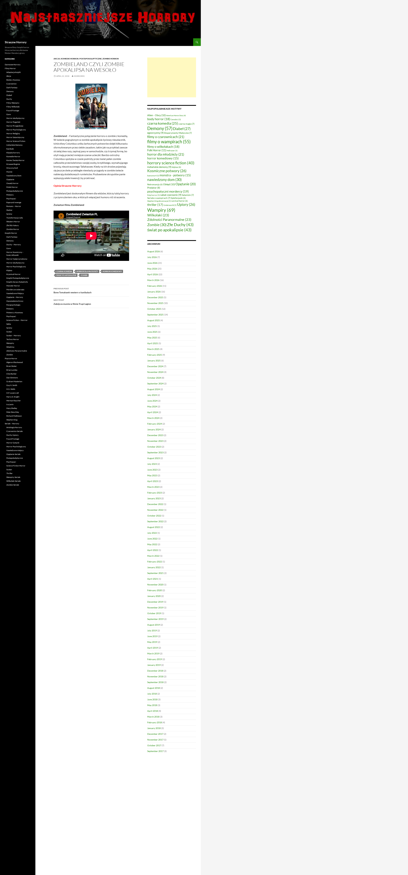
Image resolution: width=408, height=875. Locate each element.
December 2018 (155, 670)
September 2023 (155, 452)
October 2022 (154, 515)
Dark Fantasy (11, 87)
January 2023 (154, 498)
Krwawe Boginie (13, 164)
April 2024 (152, 412)
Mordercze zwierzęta (15, 289)
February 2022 (154, 561)
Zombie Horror (110, 58)
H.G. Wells (10, 389)
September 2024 (155, 383)
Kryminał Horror (13, 274)
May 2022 (152, 544)
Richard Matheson (14, 416)
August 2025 (153, 320)
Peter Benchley (12, 412)
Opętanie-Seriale (13, 454)
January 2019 (154, 665)
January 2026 (154, 291)
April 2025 (152, 343)
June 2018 (152, 699)
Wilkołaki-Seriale (13, 481)
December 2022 (155, 504)
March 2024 (153, 418)
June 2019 (152, 636)
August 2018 (153, 688)
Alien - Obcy (156, 115)
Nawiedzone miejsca (14, 450)
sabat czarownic (170, 194)
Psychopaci (11, 198)
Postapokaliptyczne (90, 58)
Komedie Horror (70, 58)
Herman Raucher (13, 400)
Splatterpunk (178, 198)
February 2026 (154, 285)
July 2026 (152, 257)
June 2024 (152, 400)
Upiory (186, 204)
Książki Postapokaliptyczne (17, 278)
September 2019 (155, 619)
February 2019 (154, 659)
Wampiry (161, 210)
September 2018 (155, 682)
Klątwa (9, 270)
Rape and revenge (13, 202)
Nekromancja (155, 184)
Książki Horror (11, 233)
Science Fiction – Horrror (17, 320)
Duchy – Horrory (13, 244)
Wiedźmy (10, 347)
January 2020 (154, 596)
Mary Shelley (11, 408)
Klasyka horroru (13, 152)
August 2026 (153, 251)
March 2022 (153, 555)
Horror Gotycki (12, 442)
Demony (159, 128)
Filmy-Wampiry (12, 103)
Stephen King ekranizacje (159, 201)
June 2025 (152, 331)
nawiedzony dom (164, 179)
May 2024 (152, 406)
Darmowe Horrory (12, 64)
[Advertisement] (171, 77)
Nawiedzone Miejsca (15, 293)
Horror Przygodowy (14, 126)
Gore (8, 114)
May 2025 (152, 337)
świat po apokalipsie (66, 275)
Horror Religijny (13, 133)
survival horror (179, 201)
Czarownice (11, 83)
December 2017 (155, 734)
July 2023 (152, 464)
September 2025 (155, 314)
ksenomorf (153, 175)
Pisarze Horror (11, 358)
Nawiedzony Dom (13, 175)
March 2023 (153, 487)
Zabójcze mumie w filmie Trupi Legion (72, 302)
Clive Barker (11, 374)
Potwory (10, 195)
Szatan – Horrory (13, 335)
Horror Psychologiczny (16, 129)
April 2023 (152, 481)
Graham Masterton (14, 381)
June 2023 (152, 469)
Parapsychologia (13, 305)
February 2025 (154, 354)
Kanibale (10, 149)
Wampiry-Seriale (13, 477)
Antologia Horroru (14, 427)
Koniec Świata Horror (15, 160)
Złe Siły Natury (12, 225)
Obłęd (169, 184)
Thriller (9, 473)
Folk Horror (156, 150)
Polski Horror (12, 187)
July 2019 (152, 630)
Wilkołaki (158, 215)
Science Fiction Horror (15, 465)
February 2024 (154, 423)
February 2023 (154, 492)
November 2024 (155, 372)
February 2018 (154, 722)
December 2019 (155, 601)
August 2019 (153, 624)
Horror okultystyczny (15, 118)
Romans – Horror (13, 206)
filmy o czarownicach (165, 137)
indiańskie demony (159, 166)
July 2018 (152, 693)
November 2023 (155, 441)
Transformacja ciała (14, 218)
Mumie (9, 172)
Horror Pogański (13, 122)
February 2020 (154, 590)
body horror (158, 119)
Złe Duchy (180, 224)
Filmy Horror (10, 68)
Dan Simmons (12, 377)
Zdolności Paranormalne (169, 219)
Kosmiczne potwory (166, 171)
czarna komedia (64, 271)
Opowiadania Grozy (14, 301)
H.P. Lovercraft (12, 393)
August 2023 (153, 458)
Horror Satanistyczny (15, 137)
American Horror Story (176, 115)
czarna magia (186, 123)
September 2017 (155, 751)
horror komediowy (112, 271)
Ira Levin (10, 404)
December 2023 (155, 435)
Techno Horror (12, 339)
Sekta (8, 324)
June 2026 (152, 263)
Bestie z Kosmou (13, 80)
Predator (153, 187)
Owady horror (12, 183)
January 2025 (154, 360)
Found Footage (12, 110)
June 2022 (152, 538)
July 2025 (152, 326)
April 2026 (152, 274)
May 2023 (152, 475)
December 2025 (155, 297)
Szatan (9, 331)
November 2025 (155, 303)
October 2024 (154, 377)
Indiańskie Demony (14, 145)
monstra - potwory (175, 175)
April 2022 (152, 550)
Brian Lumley (11, 370)
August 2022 (153, 527)
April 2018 (152, 711)
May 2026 (152, 268)
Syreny (9, 214)
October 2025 (154, 308)
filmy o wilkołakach (163, 146)
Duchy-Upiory (12, 435)
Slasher (9, 210)
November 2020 (155, 584)
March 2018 (153, 716)
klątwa (176, 167)
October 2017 (154, 745)
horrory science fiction (170, 162)
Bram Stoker (11, 366)
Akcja (57, 58)
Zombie (84, 275)
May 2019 (152, 642)
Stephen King (11, 420)
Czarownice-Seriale (14, 431)
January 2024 (154, 429)
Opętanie (185, 184)
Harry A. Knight (12, 397)
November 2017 (155, 739)
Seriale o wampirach (158, 198)
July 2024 (152, 395)
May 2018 (152, 705)
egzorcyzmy (155, 132)
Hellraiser (172, 150)
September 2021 (155, 573)
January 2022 (154, 567)
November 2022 (155, 510)
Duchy (9, 99)
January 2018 (154, 728)
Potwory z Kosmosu (14, 312)
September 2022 (155, 521)
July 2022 (152, 532)
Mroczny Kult (12, 168)
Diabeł (182, 128)
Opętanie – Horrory (14, 297)
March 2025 (153, 349)
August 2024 (153, 389)
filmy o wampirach (169, 141)
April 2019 (152, 647)
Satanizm (188, 195)
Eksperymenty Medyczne (178, 132)
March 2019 (153, 653)
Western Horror (13, 221)
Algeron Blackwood (14, 362)
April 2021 (152, 578)
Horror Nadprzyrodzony (16, 259)
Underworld (170, 205)
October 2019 (154, 613)
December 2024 (155, 366)
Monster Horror (13, 285)
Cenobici (176, 119)
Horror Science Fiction (15, 141)
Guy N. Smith (11, 385)
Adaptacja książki (13, 72)
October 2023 (154, 446)
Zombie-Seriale (12, 485)
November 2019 (155, 607)
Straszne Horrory (16, 42)
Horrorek (79, 76)
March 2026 (153, 280)
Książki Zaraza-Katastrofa (17, 282)
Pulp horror (153, 195)
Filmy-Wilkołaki (13, 106)
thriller (155, 204)
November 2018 (155, 676)
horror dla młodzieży (87, 271)
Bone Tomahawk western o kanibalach (72, 290)
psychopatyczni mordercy (168, 191)
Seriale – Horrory (12, 423)
